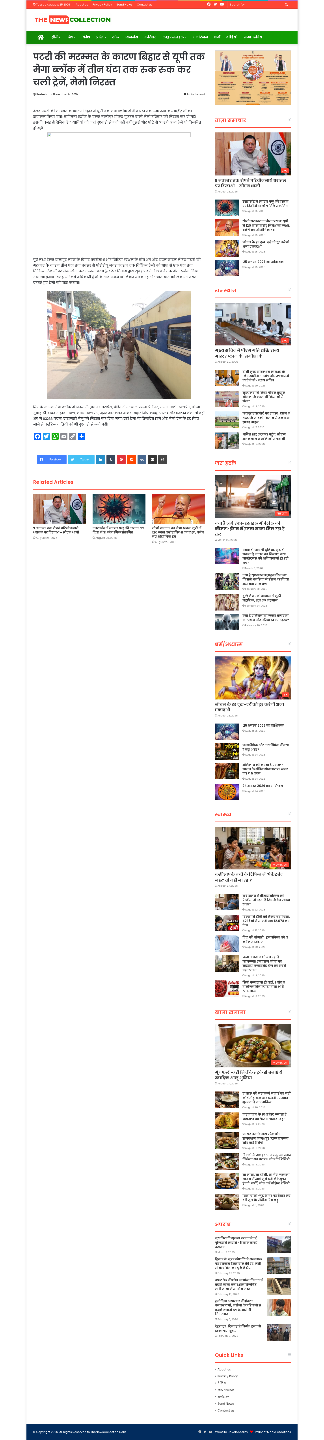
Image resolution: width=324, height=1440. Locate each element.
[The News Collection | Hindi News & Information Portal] (72, 19)
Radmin (41, 94)
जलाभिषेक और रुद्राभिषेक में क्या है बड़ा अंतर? (265, 747)
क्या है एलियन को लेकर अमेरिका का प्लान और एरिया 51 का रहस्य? (265, 617)
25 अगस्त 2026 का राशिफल (263, 262)
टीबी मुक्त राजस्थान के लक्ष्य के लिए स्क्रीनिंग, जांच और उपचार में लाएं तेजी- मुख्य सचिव (265, 376)
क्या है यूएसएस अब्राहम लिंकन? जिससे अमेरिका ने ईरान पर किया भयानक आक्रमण (265, 579)
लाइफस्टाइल (173, 37)
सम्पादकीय (253, 37)
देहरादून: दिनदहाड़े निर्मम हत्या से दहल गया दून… (238, 1328)
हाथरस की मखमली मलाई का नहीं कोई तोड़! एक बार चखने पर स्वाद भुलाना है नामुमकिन (266, 1097)
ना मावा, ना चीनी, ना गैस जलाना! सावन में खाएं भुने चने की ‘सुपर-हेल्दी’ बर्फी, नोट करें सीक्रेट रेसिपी (266, 1179)
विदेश (85, 37)
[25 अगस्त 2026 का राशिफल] (227, 268)
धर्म (217, 37)
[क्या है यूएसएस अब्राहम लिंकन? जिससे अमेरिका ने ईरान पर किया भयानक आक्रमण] (227, 581)
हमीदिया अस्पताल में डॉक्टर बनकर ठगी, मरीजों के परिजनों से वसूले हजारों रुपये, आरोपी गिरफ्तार (238, 1307)
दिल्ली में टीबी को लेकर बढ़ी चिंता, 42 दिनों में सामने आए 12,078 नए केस (266, 920)
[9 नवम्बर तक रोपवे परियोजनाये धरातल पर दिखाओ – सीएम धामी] (59, 509)
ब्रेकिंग (56, 37)
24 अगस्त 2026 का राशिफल (262, 786)
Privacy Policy (102, 4)
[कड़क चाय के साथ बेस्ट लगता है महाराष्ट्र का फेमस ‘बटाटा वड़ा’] (227, 1120)
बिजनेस (131, 37)
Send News (124, 4)
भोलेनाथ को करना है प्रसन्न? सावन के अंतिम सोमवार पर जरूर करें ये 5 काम (265, 769)
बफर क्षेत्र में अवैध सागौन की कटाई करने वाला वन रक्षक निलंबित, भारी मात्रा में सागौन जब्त (239, 1284)
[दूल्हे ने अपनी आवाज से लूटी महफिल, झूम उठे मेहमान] (227, 602)
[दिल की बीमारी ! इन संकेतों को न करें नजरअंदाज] (227, 943)
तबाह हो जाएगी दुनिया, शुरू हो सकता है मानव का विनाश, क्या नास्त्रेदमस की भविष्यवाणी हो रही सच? (265, 556)
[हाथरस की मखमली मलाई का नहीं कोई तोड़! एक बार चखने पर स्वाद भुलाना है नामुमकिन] (227, 1099)
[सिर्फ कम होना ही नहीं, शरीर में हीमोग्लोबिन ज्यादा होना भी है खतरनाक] (227, 988)
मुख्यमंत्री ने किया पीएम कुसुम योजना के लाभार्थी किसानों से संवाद (263, 396)
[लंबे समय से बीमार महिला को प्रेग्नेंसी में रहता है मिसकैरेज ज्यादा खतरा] (227, 902)
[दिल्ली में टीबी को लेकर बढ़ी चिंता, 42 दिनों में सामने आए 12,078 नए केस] (227, 923)
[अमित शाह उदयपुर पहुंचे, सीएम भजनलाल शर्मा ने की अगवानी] (227, 440)
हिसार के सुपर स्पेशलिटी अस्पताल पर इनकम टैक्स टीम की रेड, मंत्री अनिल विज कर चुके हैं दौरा (238, 1263)
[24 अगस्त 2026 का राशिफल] (227, 792)
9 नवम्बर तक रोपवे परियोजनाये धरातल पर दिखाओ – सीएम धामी (56, 530)
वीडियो (232, 37)
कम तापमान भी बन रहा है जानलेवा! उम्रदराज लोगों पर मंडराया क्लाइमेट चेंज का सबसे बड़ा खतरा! (264, 963)
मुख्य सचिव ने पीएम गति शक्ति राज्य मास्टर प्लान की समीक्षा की (247, 353)
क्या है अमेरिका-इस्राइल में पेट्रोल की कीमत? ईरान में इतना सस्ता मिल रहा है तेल (250, 528)
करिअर (150, 37)
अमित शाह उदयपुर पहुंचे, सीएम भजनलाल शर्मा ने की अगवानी (264, 436)
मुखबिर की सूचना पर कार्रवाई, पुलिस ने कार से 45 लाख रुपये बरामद (236, 1242)
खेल (115, 37)
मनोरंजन (200, 37)
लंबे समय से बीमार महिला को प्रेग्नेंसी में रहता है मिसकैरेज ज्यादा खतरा (266, 900)
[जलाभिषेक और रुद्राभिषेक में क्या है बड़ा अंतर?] (227, 751)
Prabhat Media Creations (273, 1432)
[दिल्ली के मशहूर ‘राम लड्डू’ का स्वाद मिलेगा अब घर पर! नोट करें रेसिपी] (227, 1161)
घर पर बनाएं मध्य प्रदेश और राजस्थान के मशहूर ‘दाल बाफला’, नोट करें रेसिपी (266, 1138)
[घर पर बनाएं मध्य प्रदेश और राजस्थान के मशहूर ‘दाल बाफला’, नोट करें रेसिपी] (227, 1140)
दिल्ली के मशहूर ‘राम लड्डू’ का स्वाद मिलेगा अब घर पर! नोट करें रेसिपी (266, 1157)
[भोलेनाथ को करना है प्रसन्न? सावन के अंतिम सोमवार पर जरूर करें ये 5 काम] (227, 771)
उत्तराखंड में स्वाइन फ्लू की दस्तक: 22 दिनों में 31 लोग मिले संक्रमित (118, 530)
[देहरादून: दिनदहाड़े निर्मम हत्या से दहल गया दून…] (279, 1332)
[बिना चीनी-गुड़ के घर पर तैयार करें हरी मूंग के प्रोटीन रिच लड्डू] (227, 1202)
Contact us (144, 4)
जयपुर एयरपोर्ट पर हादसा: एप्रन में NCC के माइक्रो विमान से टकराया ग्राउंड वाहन (266, 417)
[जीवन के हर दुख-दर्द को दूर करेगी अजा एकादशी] (227, 248)
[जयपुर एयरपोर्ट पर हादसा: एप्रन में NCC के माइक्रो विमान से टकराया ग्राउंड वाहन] (227, 419)
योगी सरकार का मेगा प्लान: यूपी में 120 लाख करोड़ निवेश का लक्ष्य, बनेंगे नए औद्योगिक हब (178, 532)
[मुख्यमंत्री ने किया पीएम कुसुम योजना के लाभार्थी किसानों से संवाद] (227, 399)
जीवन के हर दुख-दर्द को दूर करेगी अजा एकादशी (265, 244)
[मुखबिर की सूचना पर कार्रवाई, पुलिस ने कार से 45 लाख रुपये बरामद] (279, 1244)
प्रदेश (100, 37)
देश (70, 37)
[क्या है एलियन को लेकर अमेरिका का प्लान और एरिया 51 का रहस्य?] (227, 622)
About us (82, 4)
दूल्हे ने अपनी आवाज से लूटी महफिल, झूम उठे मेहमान (261, 598)
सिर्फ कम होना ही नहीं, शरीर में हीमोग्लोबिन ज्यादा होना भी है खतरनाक (263, 986)
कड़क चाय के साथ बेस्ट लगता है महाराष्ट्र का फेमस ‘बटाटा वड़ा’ (264, 1116)
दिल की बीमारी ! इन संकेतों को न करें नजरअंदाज (265, 939)
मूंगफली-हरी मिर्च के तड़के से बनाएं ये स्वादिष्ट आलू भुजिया (248, 1075)
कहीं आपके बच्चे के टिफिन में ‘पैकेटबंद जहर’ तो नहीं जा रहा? (249, 877)
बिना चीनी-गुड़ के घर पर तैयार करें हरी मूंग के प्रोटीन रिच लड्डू (266, 1197)
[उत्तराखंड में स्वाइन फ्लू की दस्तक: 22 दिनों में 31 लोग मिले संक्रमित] (119, 509)
